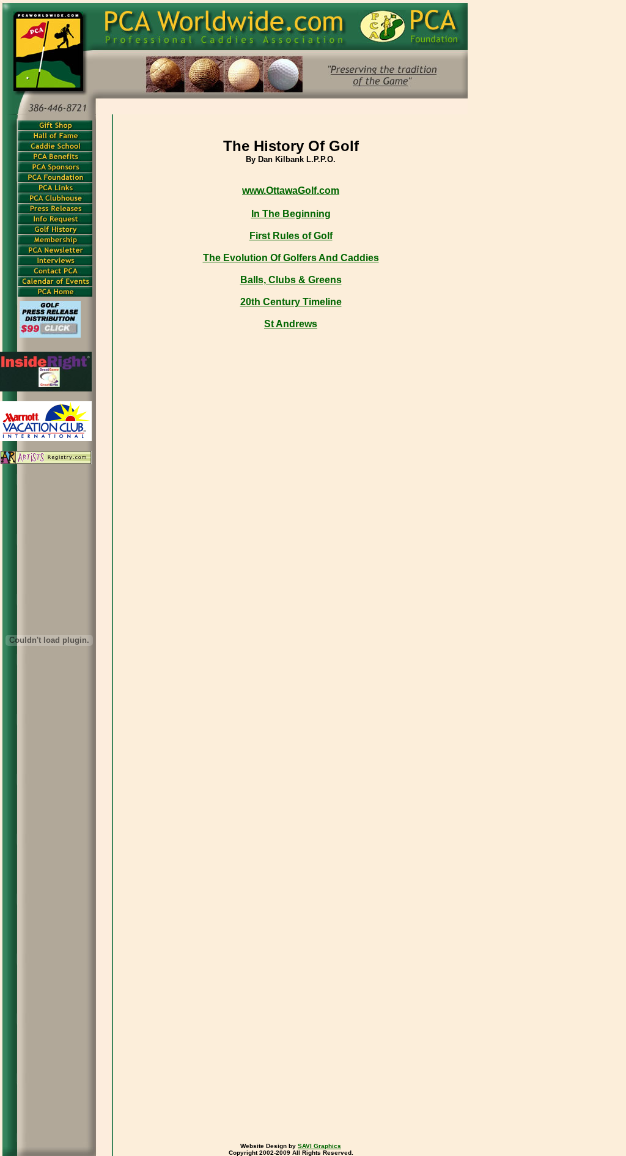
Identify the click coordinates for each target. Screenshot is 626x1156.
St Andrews (290, 324)
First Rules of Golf (291, 236)
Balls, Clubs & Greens (291, 280)
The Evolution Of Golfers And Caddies (291, 258)
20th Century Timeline (291, 302)
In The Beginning (291, 214)
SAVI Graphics (319, 1146)
